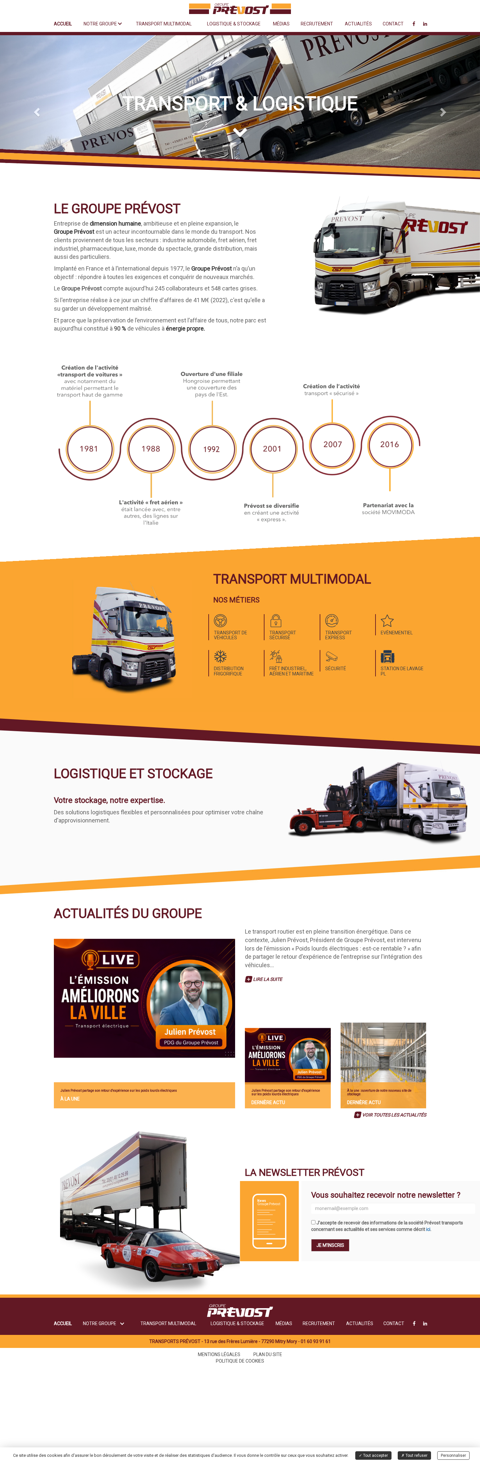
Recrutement (317, 23)
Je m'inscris (330, 1245)
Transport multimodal (164, 23)
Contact (393, 23)
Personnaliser (453, 1455)
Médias (281, 23)
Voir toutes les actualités (394, 1114)
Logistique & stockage (234, 23)
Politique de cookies (240, 1361)
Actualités (358, 23)
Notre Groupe (101, 23)
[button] (36, 110)
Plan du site (267, 1354)
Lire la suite (267, 979)
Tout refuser (416, 1455)
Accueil (63, 23)
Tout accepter (375, 1455)
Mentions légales (219, 1354)
